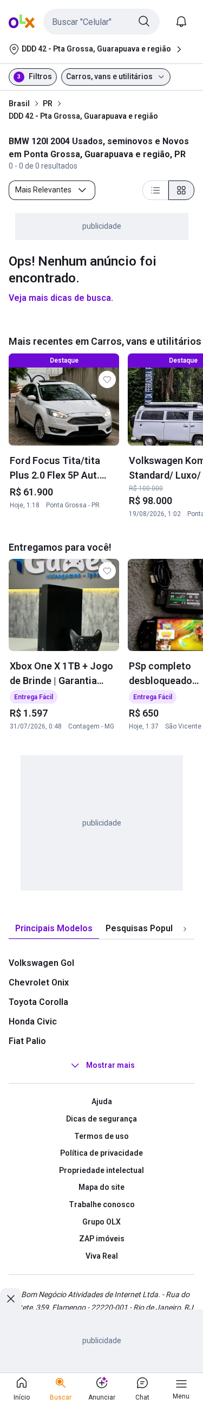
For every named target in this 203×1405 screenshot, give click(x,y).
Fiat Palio (27, 1041)
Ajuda (101, 1101)
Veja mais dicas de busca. (61, 298)
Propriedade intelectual (101, 1170)
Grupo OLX (101, 1221)
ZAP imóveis (102, 1238)
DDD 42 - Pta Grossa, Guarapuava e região (83, 116)
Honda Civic (33, 1021)
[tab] (54, 929)
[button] (101, 22)
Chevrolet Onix (39, 982)
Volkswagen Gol (41, 963)
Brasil (19, 103)
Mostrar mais (110, 1065)
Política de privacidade (101, 1153)
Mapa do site (101, 1187)
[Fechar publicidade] (11, 1299)
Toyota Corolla (38, 1002)
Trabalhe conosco (102, 1204)
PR (48, 103)
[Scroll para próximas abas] (184, 929)
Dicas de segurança (101, 1118)
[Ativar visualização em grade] (181, 190)
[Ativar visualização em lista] (155, 190)
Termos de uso (101, 1136)
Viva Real (102, 1256)
